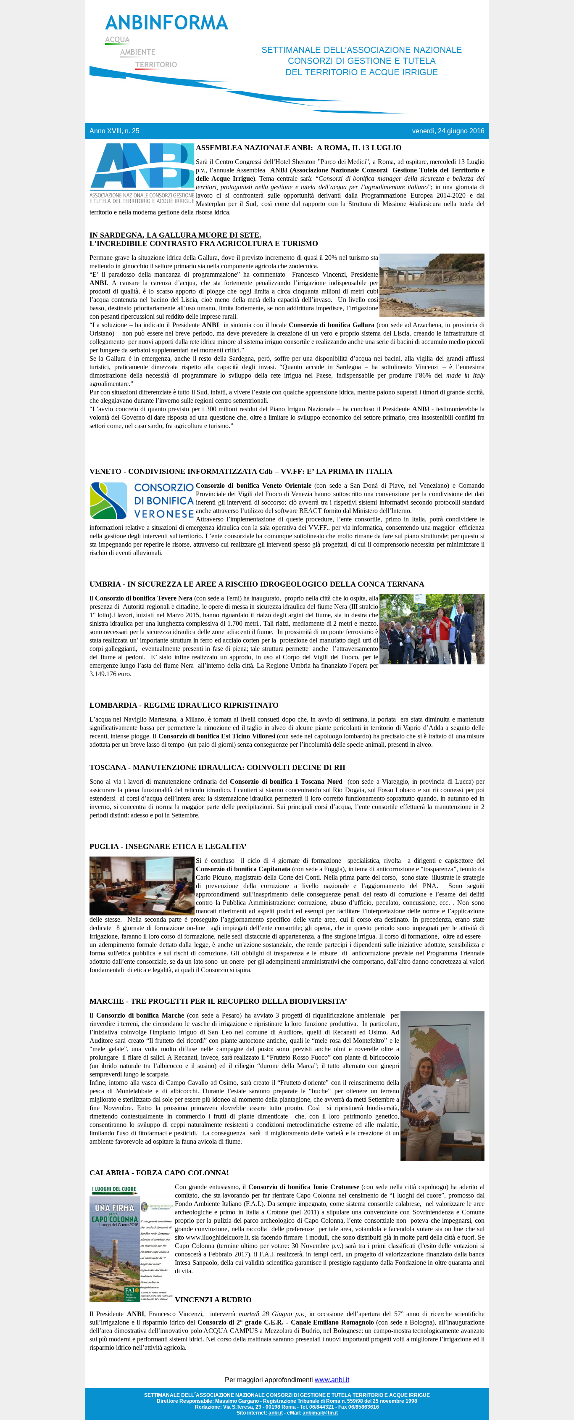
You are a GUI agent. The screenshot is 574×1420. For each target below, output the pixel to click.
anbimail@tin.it (320, 1413)
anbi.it (276, 1413)
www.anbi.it (332, 1379)
